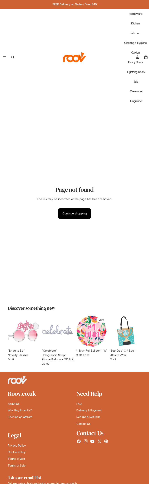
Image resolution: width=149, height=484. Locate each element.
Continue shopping (74, 213)
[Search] (13, 57)
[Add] (33, 341)
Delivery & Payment (88, 410)
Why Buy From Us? (20, 410)
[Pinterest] (106, 441)
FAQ (79, 403)
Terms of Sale (17, 465)
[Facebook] (78, 441)
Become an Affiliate (20, 417)
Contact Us (83, 423)
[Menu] (4, 57)
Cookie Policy (17, 452)
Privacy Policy (17, 445)
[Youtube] (92, 441)
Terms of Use (16, 458)
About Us (13, 403)
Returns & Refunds (88, 417)
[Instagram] (85, 441)
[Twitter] (99, 441)
